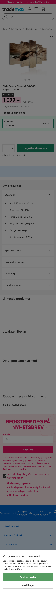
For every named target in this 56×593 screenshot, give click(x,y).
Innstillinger (28, 585)
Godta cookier (28, 577)
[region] (28, 571)
